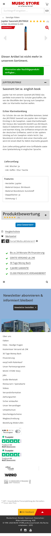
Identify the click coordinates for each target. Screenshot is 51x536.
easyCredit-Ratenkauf (12, 362)
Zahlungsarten (9, 397)
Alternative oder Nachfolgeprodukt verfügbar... (22, 71)
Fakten (6, 340)
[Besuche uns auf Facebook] (21, 530)
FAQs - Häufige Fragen (13, 345)
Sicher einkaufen (10, 401)
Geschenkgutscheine (12, 414)
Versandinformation (12, 392)
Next (45, 38)
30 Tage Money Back (12, 353)
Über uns (7, 336)
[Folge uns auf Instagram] (25, 530)
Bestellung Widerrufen (13, 423)
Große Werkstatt (10, 379)
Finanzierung (9, 358)
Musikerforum (11, 518)
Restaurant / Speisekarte (14, 384)
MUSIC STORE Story (11, 371)
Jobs (5, 375)
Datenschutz (39, 518)
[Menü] (20, 429)
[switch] (17, 431)
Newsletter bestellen (24, 307)
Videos (6, 388)
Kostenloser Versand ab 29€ (15, 349)
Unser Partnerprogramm (14, 366)
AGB (33, 520)
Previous (5, 38)
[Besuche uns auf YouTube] (31, 530)
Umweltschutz (9, 410)
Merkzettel (10, 236)
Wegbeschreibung (11, 418)
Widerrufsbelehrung (23, 520)
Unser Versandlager (12, 405)
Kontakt (21, 518)
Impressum (29, 518)
